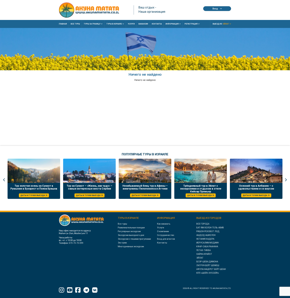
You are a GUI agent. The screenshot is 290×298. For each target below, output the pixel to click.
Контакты (157, 24)
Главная (63, 24)
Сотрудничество (165, 235)
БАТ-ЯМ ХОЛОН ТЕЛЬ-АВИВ (210, 227)
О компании (163, 231)
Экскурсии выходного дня (131, 235)
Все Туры (75, 24)
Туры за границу (92, 24)
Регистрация (191, 24)
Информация (172, 24)
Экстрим (122, 242)
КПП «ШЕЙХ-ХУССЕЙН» (207, 273)
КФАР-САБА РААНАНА (207, 246)
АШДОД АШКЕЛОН (206, 235)
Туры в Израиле (114, 24)
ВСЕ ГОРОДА (202, 224)
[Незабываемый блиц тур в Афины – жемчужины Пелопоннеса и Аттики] (145, 171)
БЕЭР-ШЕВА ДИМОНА (207, 261)
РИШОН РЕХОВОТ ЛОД (207, 231)
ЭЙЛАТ (199, 258)
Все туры (122, 224)
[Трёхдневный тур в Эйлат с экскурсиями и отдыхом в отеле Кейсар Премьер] (200, 171)
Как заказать (163, 224)
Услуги (131, 24)
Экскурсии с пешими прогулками (134, 239)
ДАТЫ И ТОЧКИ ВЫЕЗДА (32, 195)
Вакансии (143, 24)
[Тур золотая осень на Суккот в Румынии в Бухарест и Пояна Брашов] (34, 171)
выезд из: (221, 24)
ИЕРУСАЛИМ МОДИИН (207, 242)
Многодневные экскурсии (131, 246)
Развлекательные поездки (131, 227)
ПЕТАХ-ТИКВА (203, 250)
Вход (215, 8)
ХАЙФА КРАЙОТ (204, 254)
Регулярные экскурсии (129, 231)
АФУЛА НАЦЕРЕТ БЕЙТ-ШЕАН (211, 269)
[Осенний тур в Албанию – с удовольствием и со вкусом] (256, 171)
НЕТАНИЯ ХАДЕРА (205, 239)
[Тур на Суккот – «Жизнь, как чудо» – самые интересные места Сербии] (89, 171)
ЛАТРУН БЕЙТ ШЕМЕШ (207, 265)
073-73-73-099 (76, 243)
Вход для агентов (166, 239)
